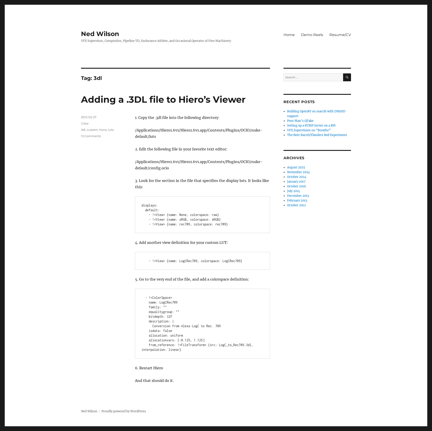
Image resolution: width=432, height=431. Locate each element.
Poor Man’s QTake (300, 121)
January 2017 (296, 182)
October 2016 (296, 186)
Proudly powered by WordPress (123, 411)
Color (85, 123)
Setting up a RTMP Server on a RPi (311, 125)
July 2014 (293, 191)
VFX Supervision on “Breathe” (309, 130)
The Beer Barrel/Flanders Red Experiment (317, 135)
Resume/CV (340, 35)
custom (92, 130)
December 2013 (298, 196)
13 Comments (91, 136)
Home (289, 35)
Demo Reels (312, 35)
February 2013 (297, 200)
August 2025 (296, 167)
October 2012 (296, 205)
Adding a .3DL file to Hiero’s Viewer (163, 99)
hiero (103, 130)
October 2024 (296, 177)
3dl (83, 130)
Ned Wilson (100, 34)
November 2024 (298, 172)
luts (111, 130)
